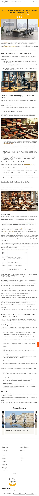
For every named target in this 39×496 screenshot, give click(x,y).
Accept (19, 493)
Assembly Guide (4, 467)
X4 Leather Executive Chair (8, 231)
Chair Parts (19, 1)
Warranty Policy (4, 464)
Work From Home (19, 14)
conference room (22, 57)
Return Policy (4, 458)
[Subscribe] (15, 476)
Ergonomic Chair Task (5, 446)
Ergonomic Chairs (14, 1)
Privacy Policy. (17, 491)
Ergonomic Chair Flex (5, 450)
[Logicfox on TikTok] (14, 479)
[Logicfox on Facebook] (11, 479)
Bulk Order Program (23, 446)
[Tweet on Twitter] (19, 17)
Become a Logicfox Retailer (24, 447)
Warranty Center (4, 465)
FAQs (2, 457)
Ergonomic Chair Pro (5, 447)
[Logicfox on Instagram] (9, 479)
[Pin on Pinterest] (21, 17)
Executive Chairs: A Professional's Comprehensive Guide (17, 430)
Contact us (21, 458)
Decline (31, 493)
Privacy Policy (4, 461)
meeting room (14, 57)
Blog (22, 1)
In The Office (13, 14)
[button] (5, 424)
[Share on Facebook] (17, 17)
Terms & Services (4, 470)
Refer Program (22, 450)
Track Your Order (4, 468)
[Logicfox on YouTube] (13, 479)
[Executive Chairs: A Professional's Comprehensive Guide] (19, 419)
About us (21, 457)
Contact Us (25, 1)
